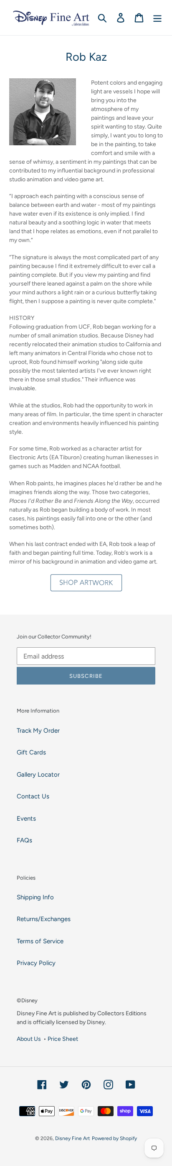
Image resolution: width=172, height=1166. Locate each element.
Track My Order (38, 730)
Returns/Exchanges (44, 919)
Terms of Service (40, 941)
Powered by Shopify (114, 1138)
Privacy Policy (36, 963)
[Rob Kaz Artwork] (86, 583)
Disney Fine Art (72, 1138)
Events (26, 818)
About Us (29, 1038)
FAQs (24, 840)
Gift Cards (31, 752)
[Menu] (157, 17)
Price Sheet (63, 1038)
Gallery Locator (38, 774)
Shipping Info (35, 897)
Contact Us (33, 796)
